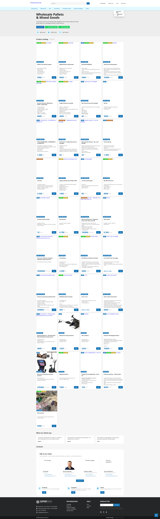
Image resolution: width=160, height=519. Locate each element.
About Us (69, 506)
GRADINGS (103, 3)
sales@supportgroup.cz (43, 512)
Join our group (65, 27)
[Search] (88, 3)
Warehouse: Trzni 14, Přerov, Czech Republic (47, 506)
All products (34, 8)
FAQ (117, 3)
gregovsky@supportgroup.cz (70, 476)
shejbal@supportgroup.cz (91, 476)
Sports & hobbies (78, 8)
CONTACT (123, 3)
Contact (89, 506)
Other (87, 8)
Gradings (69, 504)
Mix (50, 8)
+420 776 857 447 (68, 474)
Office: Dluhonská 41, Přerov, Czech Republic (47, 508)
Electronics (43, 8)
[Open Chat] (156, 515)
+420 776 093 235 (48, 474)
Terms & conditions (71, 509)
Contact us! (80, 480)
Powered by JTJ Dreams (119, 517)
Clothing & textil (67, 8)
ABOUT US (110, 3)
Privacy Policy (70, 510)
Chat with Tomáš (52, 27)
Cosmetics (57, 8)
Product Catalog (71, 507)
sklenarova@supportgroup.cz (112, 476)
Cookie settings (110, 517)
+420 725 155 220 (109, 474)
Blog (88, 507)
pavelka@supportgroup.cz (49, 476)
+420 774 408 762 (89, 474)
